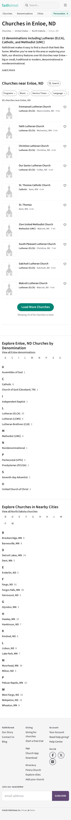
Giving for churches (31, 734)
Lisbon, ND (8, 648)
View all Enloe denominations (18, 352)
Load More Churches (35, 307)
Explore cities (33, 774)
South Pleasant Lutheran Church (35, 249)
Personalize (60, 13)
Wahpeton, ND (10, 700)
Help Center (56, 741)
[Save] (65, 107)
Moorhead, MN (10, 665)
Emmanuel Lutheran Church (35, 112)
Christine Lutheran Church (35, 151)
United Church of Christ (15, 489)
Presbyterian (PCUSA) (14, 465)
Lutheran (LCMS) (11, 419)
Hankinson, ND (10, 624)
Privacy (24, 810)
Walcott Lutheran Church (35, 288)
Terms (32, 810)
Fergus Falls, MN (11, 590)
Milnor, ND (8, 671)
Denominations (25, 13)
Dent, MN (7, 560)
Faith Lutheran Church (35, 131)
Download (31, 758)
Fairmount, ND (10, 595)
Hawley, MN (8, 619)
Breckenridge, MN (12, 538)
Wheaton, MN (9, 705)
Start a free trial (34, 741)
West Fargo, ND (10, 695)
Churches (7, 13)
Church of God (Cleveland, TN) (19, 389)
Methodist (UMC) (11, 436)
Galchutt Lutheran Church (35, 269)
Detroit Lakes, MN (12, 555)
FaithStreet (10, 5)
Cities (40, 13)
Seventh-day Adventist (15, 477)
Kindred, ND (9, 636)
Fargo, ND (7, 584)
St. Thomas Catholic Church (35, 190)
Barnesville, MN (10, 543)
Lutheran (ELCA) (11, 413)
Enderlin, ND (9, 572)
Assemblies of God (12, 372)
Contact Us (8, 737)
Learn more (8, 70)
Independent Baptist (13, 401)
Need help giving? (59, 737)
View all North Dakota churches (19, 511)
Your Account (56, 732)
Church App (32, 753)
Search (55, 83)
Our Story (7, 732)
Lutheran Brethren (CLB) (16, 424)
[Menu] (65, 5)
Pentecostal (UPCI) (12, 460)
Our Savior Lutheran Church (35, 171)
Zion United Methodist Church (35, 230)
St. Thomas (35, 210)
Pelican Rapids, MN (12, 683)
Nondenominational (13, 448)
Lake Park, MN (10, 653)
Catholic (6, 384)
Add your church (35, 779)
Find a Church (33, 770)
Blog (4, 741)
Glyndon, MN (9, 607)
